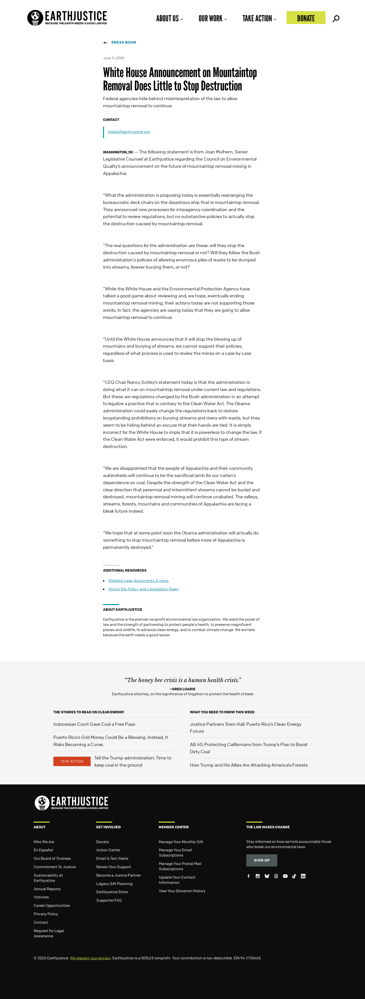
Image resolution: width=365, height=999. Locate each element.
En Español (43, 849)
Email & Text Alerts (112, 858)
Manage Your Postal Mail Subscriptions (180, 866)
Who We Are (44, 841)
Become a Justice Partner (118, 875)
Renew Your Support (113, 866)
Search (335, 17)
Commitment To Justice (55, 866)
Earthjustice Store (112, 891)
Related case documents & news (139, 580)
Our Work (210, 18)
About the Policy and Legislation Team (144, 588)
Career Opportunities (52, 905)
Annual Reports (47, 888)
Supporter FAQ (109, 900)
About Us (167, 18)
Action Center (108, 849)
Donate (306, 18)
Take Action (257, 18)
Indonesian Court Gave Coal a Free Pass (94, 724)
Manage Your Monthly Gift (181, 841)
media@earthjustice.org (129, 131)
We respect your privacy (90, 957)
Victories (41, 896)
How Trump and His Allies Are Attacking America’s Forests (249, 765)
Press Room (123, 42)
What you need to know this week (222, 712)
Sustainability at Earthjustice (48, 878)
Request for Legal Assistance (49, 933)
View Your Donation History (182, 890)
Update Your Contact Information (177, 880)
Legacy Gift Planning (114, 883)
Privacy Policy (46, 913)
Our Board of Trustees (52, 858)
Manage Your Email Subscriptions (175, 852)
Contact (41, 922)
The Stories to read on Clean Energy (88, 712)
